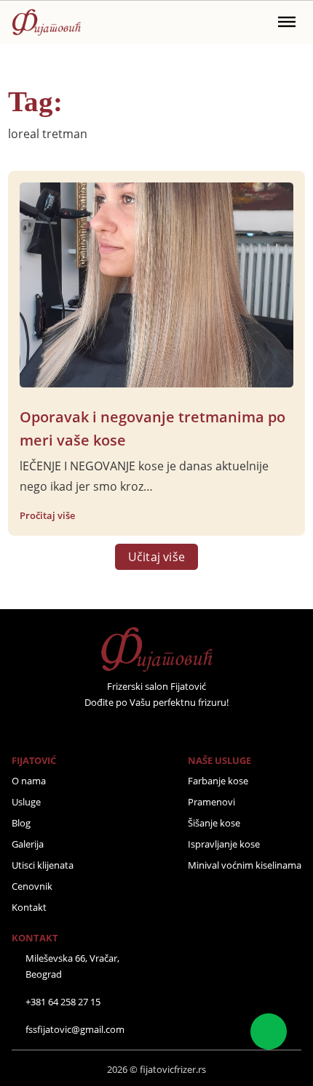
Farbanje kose (218, 780)
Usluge (26, 801)
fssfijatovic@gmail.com (74, 1029)
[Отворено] (287, 22)
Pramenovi (211, 801)
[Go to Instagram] (156, 729)
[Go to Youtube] (176, 729)
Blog (21, 822)
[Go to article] (157, 283)
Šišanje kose (214, 822)
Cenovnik (32, 886)
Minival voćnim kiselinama (244, 865)
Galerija (28, 843)
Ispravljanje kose (224, 843)
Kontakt (29, 907)
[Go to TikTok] (195, 729)
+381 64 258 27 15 (62, 1001)
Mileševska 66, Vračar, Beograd (72, 966)
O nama (29, 780)
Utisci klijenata (43, 865)
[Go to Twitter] (137, 729)
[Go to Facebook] (118, 729)
